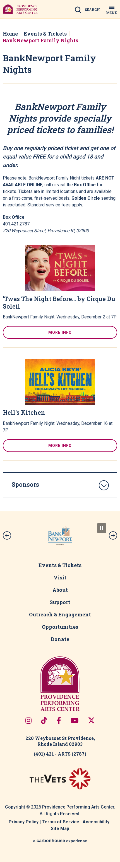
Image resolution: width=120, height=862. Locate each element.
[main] (60, 265)
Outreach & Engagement (60, 614)
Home (10, 33)
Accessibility (96, 821)
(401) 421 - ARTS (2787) (60, 754)
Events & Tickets (45, 33)
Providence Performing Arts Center (20, 9)
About (60, 589)
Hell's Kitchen (24, 412)
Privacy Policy (24, 821)
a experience (60, 840)
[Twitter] (91, 720)
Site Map (60, 828)
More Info (59, 332)
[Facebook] (59, 720)
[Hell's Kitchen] (60, 382)
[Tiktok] (44, 720)
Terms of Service (60, 821)
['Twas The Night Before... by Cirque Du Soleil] (60, 268)
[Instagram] (28, 720)
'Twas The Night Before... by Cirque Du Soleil (59, 302)
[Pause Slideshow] (101, 528)
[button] (7, 535)
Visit (60, 577)
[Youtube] (74, 720)
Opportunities (60, 626)
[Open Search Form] (89, 10)
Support (60, 602)
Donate (60, 639)
